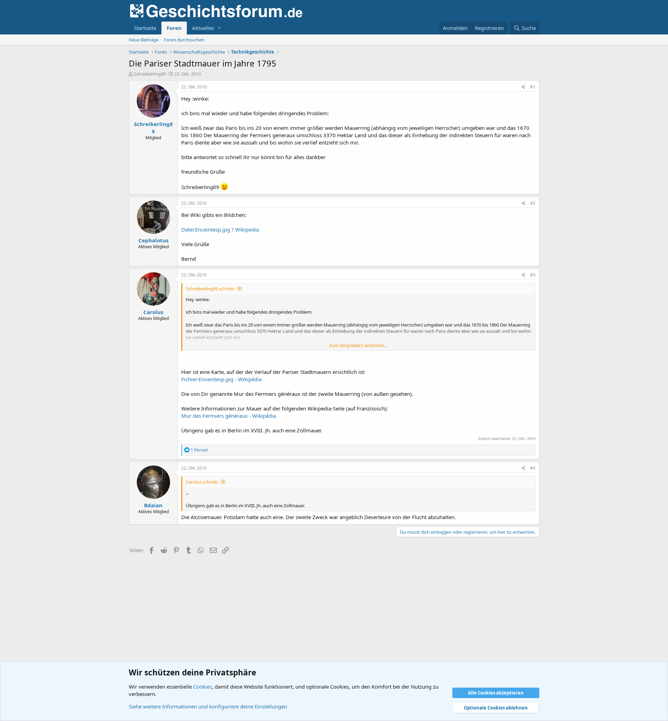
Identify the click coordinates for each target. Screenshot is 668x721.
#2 (532, 203)
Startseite (145, 27)
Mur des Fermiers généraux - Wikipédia (228, 415)
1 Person (199, 450)
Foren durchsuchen (184, 40)
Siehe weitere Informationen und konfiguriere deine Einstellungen (208, 706)
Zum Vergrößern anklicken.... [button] (358, 345)
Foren (174, 27)
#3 (532, 275)
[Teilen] (523, 87)
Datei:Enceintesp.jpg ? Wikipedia (220, 229)
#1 (532, 87)
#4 (532, 468)
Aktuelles (203, 27)
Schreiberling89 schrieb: (210, 288)
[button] (219, 28)
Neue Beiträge (143, 40)
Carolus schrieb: (202, 482)
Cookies (202, 686)
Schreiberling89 (150, 74)
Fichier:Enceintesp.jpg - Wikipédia (221, 379)
